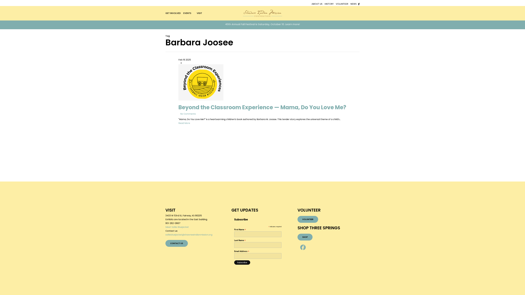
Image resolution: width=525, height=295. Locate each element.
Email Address (241, 251)
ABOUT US (318, 3)
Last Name (240, 240)
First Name (240, 229)
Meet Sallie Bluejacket (177, 227)
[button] (176, 243)
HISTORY (330, 3)
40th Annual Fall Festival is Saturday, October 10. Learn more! (262, 24)
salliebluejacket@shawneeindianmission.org (188, 234)
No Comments (188, 113)
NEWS (353, 3)
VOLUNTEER (343, 3)
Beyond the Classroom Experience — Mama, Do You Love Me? (262, 107)
